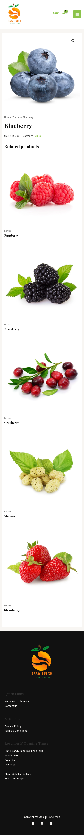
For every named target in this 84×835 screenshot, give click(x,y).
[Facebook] (33, 823)
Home (7, 117)
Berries (17, 117)
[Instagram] (42, 823)
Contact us (11, 706)
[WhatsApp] (51, 823)
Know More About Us (17, 701)
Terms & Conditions (16, 730)
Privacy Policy (13, 726)
